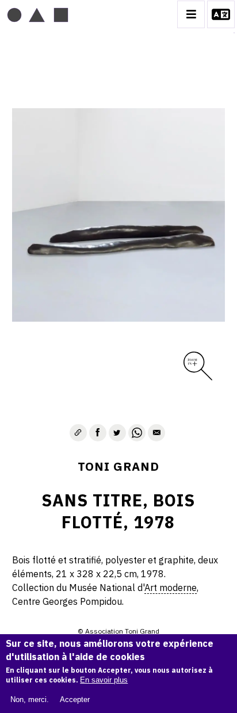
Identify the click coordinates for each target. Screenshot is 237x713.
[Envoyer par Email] (156, 432)
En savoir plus (104, 680)
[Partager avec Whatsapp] (137, 432)
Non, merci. (29, 699)
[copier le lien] (78, 432)
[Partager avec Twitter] (117, 432)
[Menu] (191, 14)
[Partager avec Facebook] (97, 432)
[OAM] (37, 14)
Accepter (75, 699)
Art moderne (170, 587)
